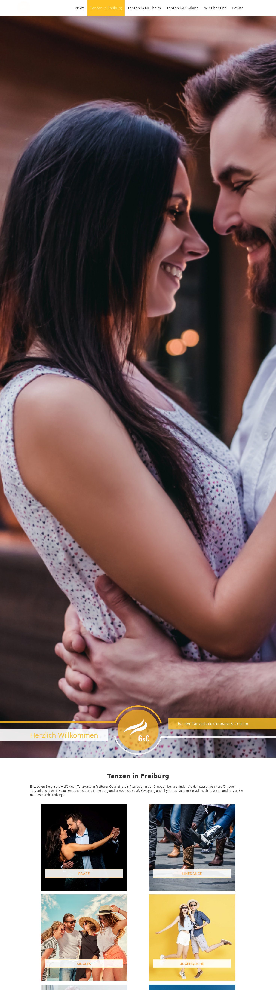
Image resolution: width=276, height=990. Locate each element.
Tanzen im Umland (183, 7)
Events (237, 7)
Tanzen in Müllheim (144, 7)
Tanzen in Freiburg (106, 7)
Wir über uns (215, 7)
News (79, 7)
